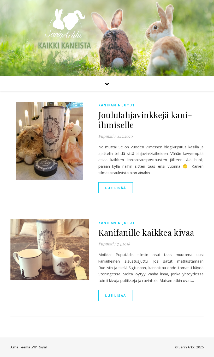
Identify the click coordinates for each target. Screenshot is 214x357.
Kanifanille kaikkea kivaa (146, 232)
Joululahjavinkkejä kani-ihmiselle (145, 119)
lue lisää (115, 187)
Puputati (105, 136)
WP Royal (39, 347)
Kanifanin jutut (116, 105)
